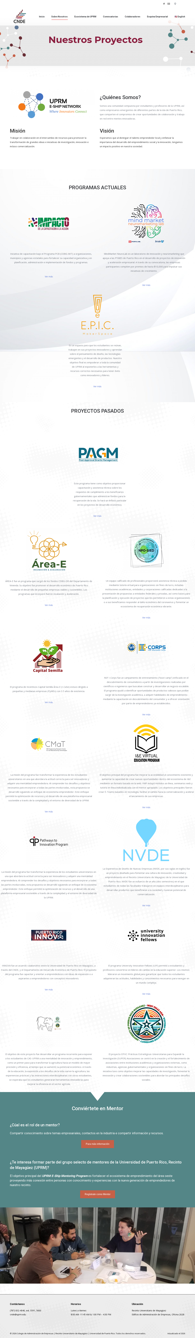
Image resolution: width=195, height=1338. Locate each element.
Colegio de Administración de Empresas (35, 1333)
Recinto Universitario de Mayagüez (71, 1333)
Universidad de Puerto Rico (102, 1333)
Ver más (49, 276)
